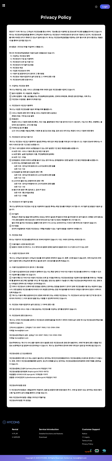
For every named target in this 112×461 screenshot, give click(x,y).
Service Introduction (49, 429)
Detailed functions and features (51, 434)
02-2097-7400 (40, 327)
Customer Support (91, 429)
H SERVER (16, 437)
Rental (15, 429)
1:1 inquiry (86, 437)
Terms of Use (87, 441)
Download (43, 437)
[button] (97, 6)
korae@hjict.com (21, 330)
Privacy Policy (87, 444)
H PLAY (15, 434)
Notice (84, 434)
